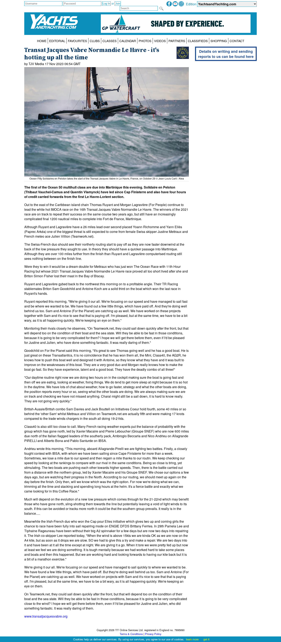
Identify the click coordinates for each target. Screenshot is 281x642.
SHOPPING (218, 41)
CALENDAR (127, 41)
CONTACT (237, 41)
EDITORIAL (57, 41)
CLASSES (109, 41)
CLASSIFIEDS (198, 41)
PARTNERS (176, 41)
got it (206, 639)
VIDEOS (160, 41)
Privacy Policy (153, 634)
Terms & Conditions (131, 634)
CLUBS (95, 41)
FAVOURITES (77, 41)
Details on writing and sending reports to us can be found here (226, 54)
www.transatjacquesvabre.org (45, 616)
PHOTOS (145, 41)
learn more (192, 639)
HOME (41, 41)
